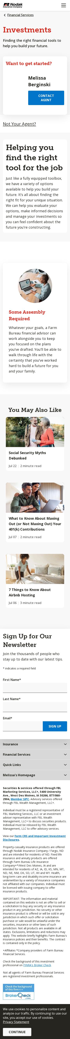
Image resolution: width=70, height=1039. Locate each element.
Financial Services (20, 15)
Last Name (12, 699)
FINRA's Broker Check (37, 965)
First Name (12, 680)
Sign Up (55, 726)
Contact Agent (46, 98)
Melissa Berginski (39, 81)
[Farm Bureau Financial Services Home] (23, 5)
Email (7, 718)
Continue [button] (17, 1032)
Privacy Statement (16, 1022)
